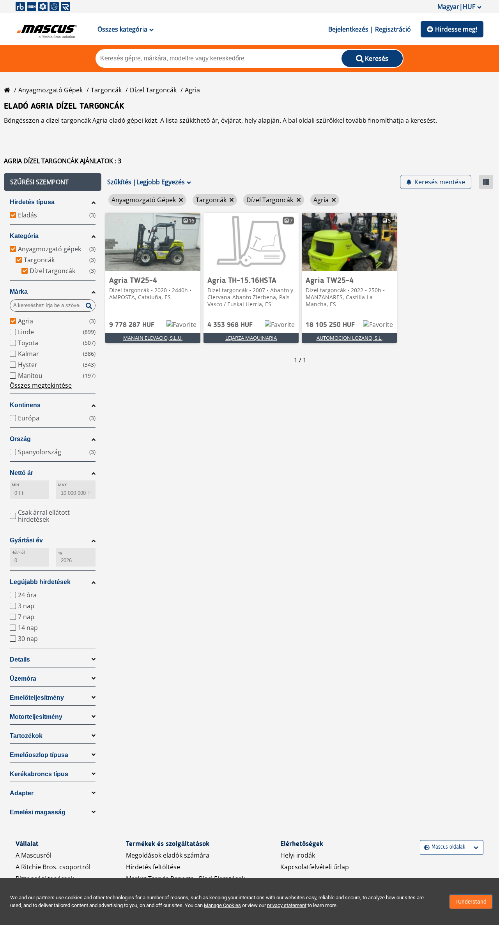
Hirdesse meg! (456, 29)
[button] (52, 182)
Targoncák (106, 90)
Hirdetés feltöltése (153, 867)
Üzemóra (23, 678)
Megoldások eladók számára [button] (167, 855)
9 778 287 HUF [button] (131, 324)
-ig (60, 552)
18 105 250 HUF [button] (330, 324)
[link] (152, 242)
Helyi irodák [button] (297, 855)
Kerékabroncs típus (39, 774)
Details (20, 659)
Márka (19, 291)
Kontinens (25, 405)
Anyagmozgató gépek (50, 90)
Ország (20, 439)
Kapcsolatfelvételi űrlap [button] (314, 867)
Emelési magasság (37, 812)
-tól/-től (18, 552)
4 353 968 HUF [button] (230, 324)
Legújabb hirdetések (40, 582)
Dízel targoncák (153, 90)
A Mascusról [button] (33, 855)
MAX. (63, 485)
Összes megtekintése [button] (41, 385)
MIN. (16, 485)
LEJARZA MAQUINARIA (251, 337)
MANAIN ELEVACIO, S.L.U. (152, 337)
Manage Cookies (222, 905)
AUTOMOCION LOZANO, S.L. (349, 337)
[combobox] (425, 847)
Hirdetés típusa (32, 202)
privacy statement (286, 905)
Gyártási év (26, 540)
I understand (471, 902)
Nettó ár (21, 473)
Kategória (24, 236)
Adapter (22, 793)
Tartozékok (26, 736)
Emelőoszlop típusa (39, 755)
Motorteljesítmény (36, 716)
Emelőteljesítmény (37, 697)
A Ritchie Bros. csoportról (53, 867)
